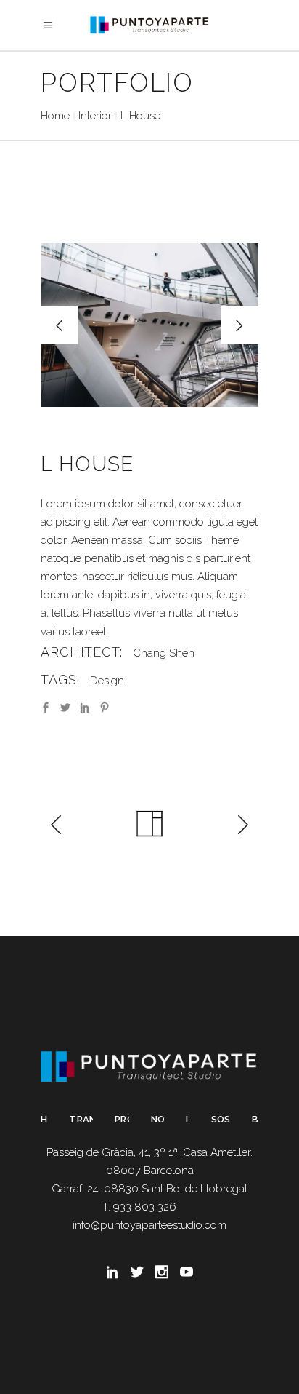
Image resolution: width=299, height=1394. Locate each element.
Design (107, 680)
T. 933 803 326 (139, 1206)
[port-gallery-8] (149, 325)
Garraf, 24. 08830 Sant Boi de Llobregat (149, 1188)
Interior (95, 115)
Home (55, 115)
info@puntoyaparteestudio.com (149, 1225)
